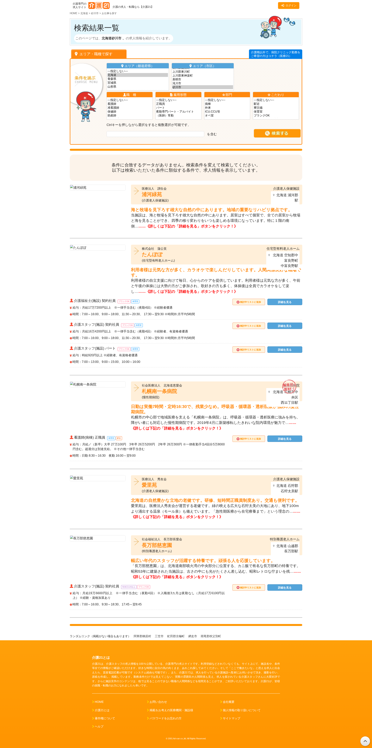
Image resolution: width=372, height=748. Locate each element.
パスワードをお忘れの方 (166, 718)
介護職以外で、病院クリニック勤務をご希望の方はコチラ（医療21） (275, 54)
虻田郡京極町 (176, 636)
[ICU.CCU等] (227, 112)
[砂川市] (202, 87)
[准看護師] (130, 108)
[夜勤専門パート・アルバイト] (178, 112)
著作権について (105, 718)
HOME (99, 701)
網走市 (193, 636)
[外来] (227, 108)
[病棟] (227, 104)
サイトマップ (231, 718)
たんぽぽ (152, 254)
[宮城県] (138, 83)
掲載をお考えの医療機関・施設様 (171, 710)
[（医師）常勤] (178, 115)
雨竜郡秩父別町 (211, 636)
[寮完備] (276, 108)
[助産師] (130, 115)
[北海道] (138, 75)
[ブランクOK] (276, 115)
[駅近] (276, 104)
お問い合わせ (158, 701)
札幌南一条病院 (159, 391)
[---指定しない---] (138, 71)
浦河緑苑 (152, 194)
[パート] (178, 108)
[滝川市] (202, 83)
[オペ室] (227, 115)
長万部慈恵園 (157, 545)
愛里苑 (149, 485)
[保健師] (130, 112)
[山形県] (138, 87)
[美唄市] (202, 79)
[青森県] (138, 79)
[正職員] (178, 104)
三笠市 (159, 636)
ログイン (291, 5)
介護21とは (102, 710)
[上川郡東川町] (202, 72)
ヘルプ (99, 726)
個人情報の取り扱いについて (242, 710)
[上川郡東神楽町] (202, 75)
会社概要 (228, 701)
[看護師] (130, 104)
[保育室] (276, 112)
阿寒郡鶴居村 (143, 636)
